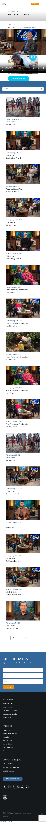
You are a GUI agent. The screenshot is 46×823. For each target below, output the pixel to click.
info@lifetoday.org (8, 771)
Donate (34, 3)
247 (25, 638)
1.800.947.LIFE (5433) (13, 759)
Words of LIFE (7, 740)
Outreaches (6, 737)
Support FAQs (7, 717)
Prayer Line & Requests (10, 733)
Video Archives (7, 730)
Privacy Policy (6, 812)
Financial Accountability (10, 714)
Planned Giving (7, 707)
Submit (8, 687)
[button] (13, 779)
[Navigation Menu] (43, 4)
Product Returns (7, 744)
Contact (5, 751)
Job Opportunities (8, 747)
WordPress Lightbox (6, 821)
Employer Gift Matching (10, 710)
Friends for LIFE (8, 704)
